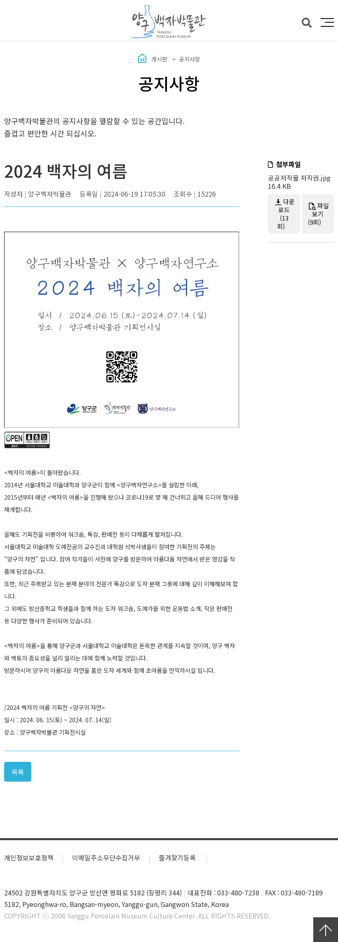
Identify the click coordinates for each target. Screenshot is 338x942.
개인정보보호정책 (29, 857)
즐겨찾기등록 (178, 857)
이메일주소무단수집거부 (106, 857)
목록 (18, 772)
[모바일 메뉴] (327, 22)
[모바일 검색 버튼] (306, 22)
